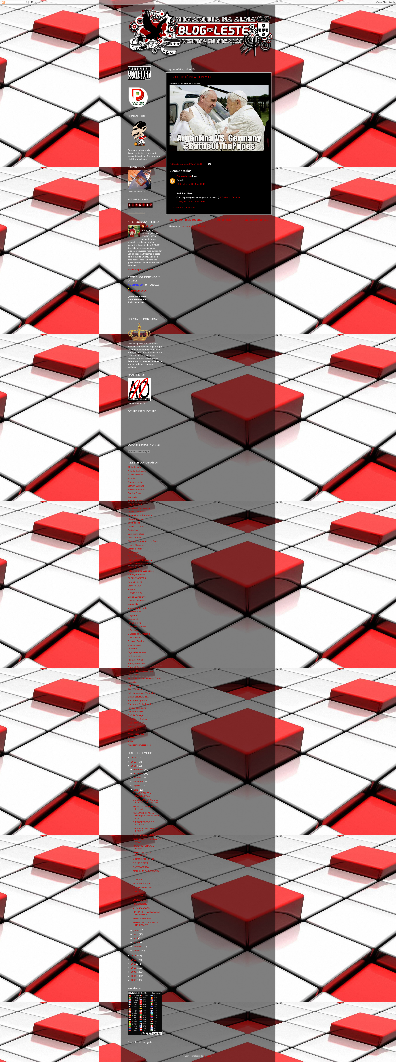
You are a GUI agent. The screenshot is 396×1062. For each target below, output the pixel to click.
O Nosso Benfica (136, 641)
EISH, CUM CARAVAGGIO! (146, 871)
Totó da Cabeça (135, 715)
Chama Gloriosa (136, 519)
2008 (134, 976)
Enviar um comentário (184, 207)
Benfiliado (132, 497)
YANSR (131, 737)
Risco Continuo (135, 689)
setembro (138, 782)
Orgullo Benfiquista (137, 652)
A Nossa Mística (135, 475)
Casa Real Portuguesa (139, 508)
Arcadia (131, 478)
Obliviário (132, 649)
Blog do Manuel (135, 504)
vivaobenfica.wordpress (139, 745)
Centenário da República (140, 515)
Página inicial (223, 219)
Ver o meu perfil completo (140, 269)
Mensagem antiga (256, 219)
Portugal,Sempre (136, 667)
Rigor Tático (134, 685)
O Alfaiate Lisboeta (137, 626)
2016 (134, 758)
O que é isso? (134, 645)
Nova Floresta (134, 623)
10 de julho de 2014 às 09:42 (190, 184)
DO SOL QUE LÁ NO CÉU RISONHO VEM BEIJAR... (146, 801)
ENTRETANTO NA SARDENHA (142, 853)
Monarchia (133, 604)
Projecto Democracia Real (140, 671)
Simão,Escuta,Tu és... (138, 697)
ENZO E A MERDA (142, 918)
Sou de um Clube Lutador (140, 704)
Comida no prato (136, 526)
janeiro (137, 950)
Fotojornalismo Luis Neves (141, 571)
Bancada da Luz (136, 482)
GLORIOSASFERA (137, 578)
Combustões (134, 523)
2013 (134, 956)
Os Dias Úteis (134, 656)
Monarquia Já (134, 612)
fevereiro (138, 946)
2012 (134, 960)
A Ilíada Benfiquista (137, 471)
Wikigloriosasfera (136, 734)
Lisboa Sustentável (137, 597)
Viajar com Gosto (136, 723)
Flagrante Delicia (136, 567)
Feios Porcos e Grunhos (139, 563)
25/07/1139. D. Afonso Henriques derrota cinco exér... (146, 815)
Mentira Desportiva (137, 600)
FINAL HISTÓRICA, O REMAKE (191, 77)
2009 (134, 972)
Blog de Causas (135, 501)
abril (135, 938)
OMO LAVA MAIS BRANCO (146, 835)
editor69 (149, 226)
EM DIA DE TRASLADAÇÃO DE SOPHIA (146, 913)
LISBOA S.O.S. (135, 593)
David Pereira (134, 537)
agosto (137, 786)
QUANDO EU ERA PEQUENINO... (142, 794)
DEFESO (137, 879)
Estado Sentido (135, 549)
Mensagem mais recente (185, 219)
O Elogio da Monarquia (139, 634)
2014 (134, 766)
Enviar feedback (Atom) (193, 226)
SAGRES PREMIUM (143, 887)
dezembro (138, 769)
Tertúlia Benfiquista (137, 708)
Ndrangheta (133, 619)
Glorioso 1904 (134, 586)
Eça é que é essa (136, 556)
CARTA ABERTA (141, 867)
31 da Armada (134, 467)
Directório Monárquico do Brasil (143, 541)
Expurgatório (134, 552)
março (136, 942)
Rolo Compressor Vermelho (141, 693)
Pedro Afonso (183, 176)
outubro (137, 778)
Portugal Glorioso (136, 663)
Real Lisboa (133, 675)
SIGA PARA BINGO (142, 883)
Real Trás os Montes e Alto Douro (144, 678)
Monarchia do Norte (137, 608)
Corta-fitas (133, 530)
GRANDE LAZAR (141, 908)
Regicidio (132, 682)
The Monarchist (135, 711)
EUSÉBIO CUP (140, 900)
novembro (138, 773)
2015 (134, 762)
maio (136, 934)
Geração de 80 (135, 582)
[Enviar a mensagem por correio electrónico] (209, 164)
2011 (133, 964)
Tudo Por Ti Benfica (137, 719)
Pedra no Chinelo (136, 660)
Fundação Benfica (136, 574)
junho (136, 930)
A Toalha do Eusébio (230, 197)
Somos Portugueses (137, 700)
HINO (135, 875)
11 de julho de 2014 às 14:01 (190, 201)
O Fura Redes (135, 637)
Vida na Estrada (135, 726)
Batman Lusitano (136, 486)
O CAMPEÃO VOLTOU (144, 859)
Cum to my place (136, 534)
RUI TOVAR (138, 896)
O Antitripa (133, 630)
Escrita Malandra (136, 545)
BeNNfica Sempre (136, 489)
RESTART (138, 891)
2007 (134, 980)
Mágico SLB (133, 615)
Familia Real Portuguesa (140, 560)
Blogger (207, 1056)
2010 (134, 968)
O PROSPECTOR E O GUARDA (144, 823)
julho (136, 790)
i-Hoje (130, 741)
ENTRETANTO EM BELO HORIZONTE (145, 923)
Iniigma (131, 589)
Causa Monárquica (137, 512)
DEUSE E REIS (140, 863)
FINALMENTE (140, 904)
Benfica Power (135, 493)
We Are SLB (133, 730)
